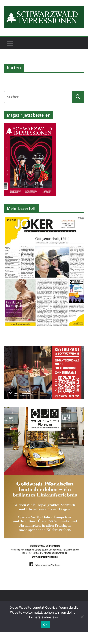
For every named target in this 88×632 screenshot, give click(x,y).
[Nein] (81, 616)
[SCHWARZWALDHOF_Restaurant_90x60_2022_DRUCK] (44, 348)
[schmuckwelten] (44, 409)
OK (45, 625)
